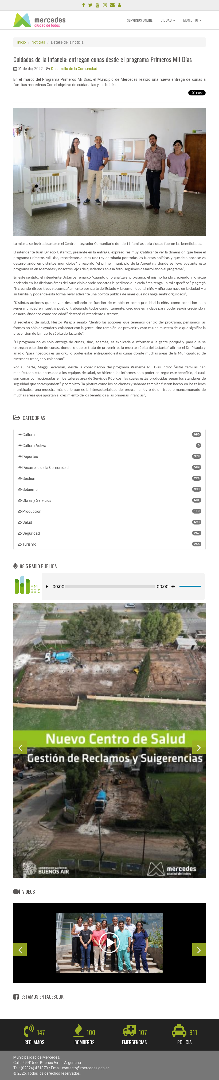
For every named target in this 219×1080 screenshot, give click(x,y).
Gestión (111, 478)
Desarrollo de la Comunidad (74, 69)
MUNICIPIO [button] (191, 20)
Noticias (38, 42)
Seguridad (111, 533)
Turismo (111, 544)
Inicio (21, 42)
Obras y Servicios (111, 500)
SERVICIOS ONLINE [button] (139, 20)
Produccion (111, 511)
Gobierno (111, 489)
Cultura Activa (111, 445)
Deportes (111, 456)
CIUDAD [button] (167, 20)
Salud (111, 522)
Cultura (111, 435)
